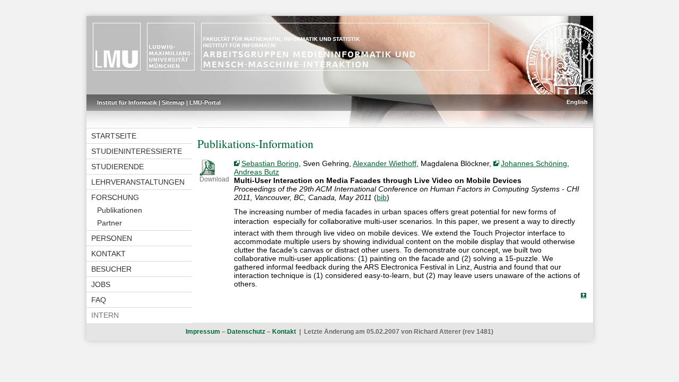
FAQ (98, 300)
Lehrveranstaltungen (138, 182)
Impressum (203, 331)
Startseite (113, 136)
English (577, 102)
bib (382, 197)
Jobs (100, 284)
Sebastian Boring (270, 163)
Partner (109, 223)
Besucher (111, 269)
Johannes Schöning (534, 163)
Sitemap (173, 102)
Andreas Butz (256, 172)
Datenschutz (246, 331)
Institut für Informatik (127, 102)
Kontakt (108, 253)
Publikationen (119, 210)
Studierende (117, 166)
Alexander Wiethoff (384, 163)
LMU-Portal (205, 102)
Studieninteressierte (136, 151)
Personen (111, 238)
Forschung (115, 197)
